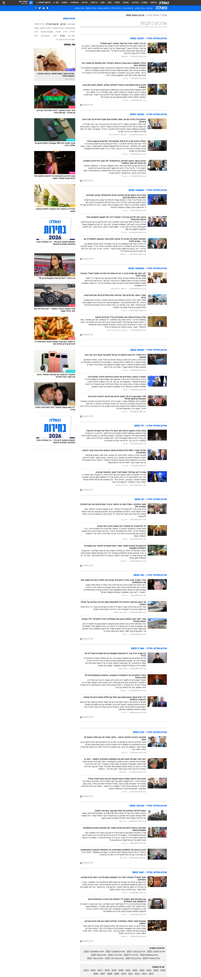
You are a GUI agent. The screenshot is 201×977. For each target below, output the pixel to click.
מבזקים (150, 8)
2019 (114, 970)
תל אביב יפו (60, 40)
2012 (137, 974)
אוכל (102, 3)
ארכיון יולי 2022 (131, 955)
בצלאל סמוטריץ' (58, 28)
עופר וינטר (71, 36)
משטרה (58, 32)
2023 (141, 970)
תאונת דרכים (70, 40)
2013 (144, 974)
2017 (100, 970)
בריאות (94, 3)
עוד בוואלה (69, 45)
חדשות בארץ (128, 8)
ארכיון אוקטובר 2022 (115, 951)
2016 (93, 970)
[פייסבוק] (36, 8)
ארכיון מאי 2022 (98, 955)
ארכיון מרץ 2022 (133, 958)
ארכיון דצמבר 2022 (156, 951)
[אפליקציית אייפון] (43, 8)
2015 (86, 970)
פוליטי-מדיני (116, 8)
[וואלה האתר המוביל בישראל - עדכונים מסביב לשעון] (164, 2)
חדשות (154, 3)
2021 (128, 970)
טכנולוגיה (74, 3)
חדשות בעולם (103, 8)
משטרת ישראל (47, 32)
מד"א (65, 32)
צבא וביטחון (140, 8)
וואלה (164, 15)
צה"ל (62, 36)
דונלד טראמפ (45, 28)
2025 (155, 970)
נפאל (36, 32)
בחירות (135, 3)
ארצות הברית (52, 24)
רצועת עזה (45, 36)
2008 (109, 974)
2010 (123, 974)
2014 (151, 974)
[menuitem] (152, 2)
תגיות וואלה (69, 18)
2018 (107, 970)
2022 (134, 970)
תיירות (85, 3)
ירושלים (72, 32)
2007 (102, 974)
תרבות (126, 3)
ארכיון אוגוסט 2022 (149, 955)
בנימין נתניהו (70, 28)
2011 (130, 974)
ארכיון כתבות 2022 (135, 15)
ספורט (144, 3)
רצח (36, 36)
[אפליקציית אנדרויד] (47, 8)
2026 (162, 970)
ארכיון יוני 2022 (115, 955)
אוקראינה (71, 24)
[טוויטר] (39, 8)
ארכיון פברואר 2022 (114, 958)
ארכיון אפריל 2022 (151, 958)
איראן (63, 24)
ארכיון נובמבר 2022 (136, 951)
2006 (95, 974)
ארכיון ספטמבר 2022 (94, 951)
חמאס (36, 28)
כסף (110, 3)
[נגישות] (3, 3)
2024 (148, 970)
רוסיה (55, 36)
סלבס (117, 3)
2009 (116, 974)
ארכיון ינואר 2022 (95, 958)
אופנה (64, 3)
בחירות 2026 (90, 8)
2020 (121, 970)
